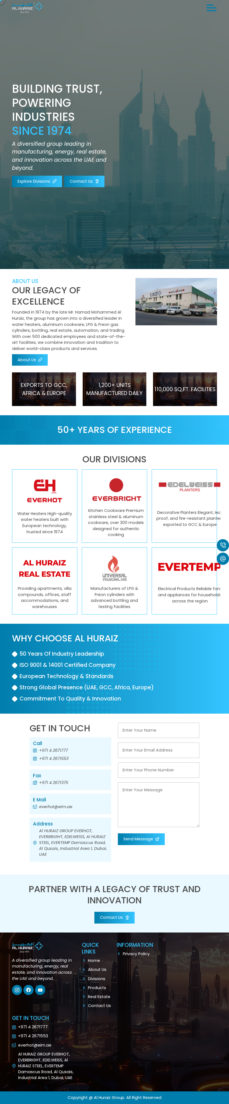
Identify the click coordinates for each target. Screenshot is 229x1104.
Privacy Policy (136, 954)
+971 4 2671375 (53, 782)
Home (94, 960)
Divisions (96, 979)
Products (97, 988)
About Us (97, 969)
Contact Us (99, 1005)
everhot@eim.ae (55, 807)
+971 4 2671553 (53, 758)
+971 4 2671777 (53, 750)
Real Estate (99, 996)
